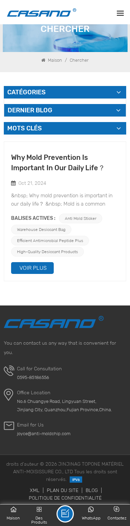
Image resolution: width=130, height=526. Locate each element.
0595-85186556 (33, 377)
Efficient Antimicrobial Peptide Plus (50, 240)
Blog (92, 490)
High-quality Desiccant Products (47, 251)
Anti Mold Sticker (80, 218)
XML (35, 490)
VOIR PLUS (33, 268)
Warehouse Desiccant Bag (41, 229)
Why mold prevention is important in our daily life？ (58, 162)
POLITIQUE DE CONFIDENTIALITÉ (65, 498)
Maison (54, 60)
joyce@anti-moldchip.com (43, 434)
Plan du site (62, 490)
